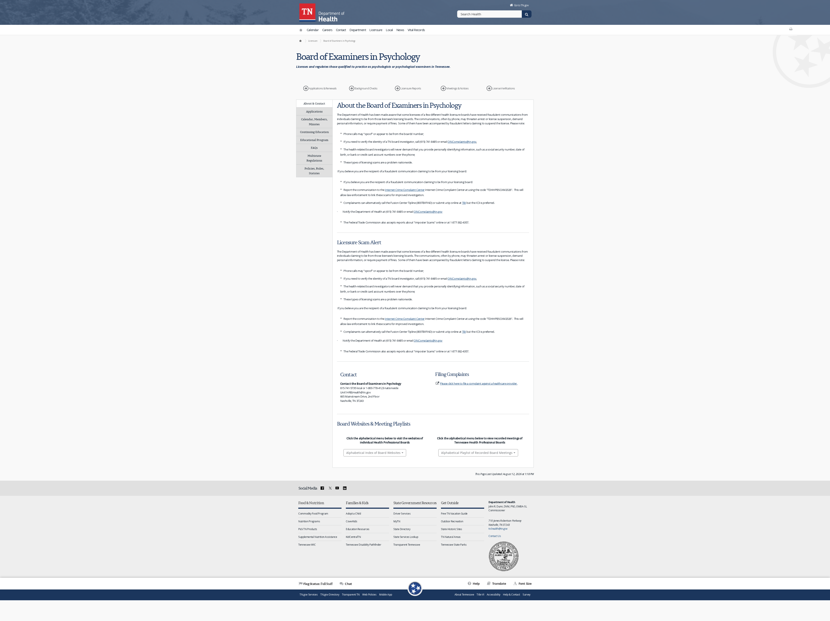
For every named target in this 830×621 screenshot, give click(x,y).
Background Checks (366, 88)
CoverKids (351, 521)
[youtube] (337, 488)
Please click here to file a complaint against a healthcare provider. (478, 383)
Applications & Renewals (322, 88)
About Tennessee (464, 594)
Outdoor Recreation (452, 521)
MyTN (396, 521)
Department (358, 30)
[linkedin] (344, 488)
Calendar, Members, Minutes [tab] (314, 121)
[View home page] (308, 12)
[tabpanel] (433, 284)
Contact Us (494, 536)
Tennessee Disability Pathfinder (363, 544)
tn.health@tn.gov (498, 528)
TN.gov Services (309, 594)
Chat (348, 583)
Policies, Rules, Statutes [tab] (314, 171)
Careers (327, 30)
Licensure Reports (411, 88)
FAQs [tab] (314, 148)
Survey (526, 594)
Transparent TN (351, 594)
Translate (499, 583)
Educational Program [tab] (314, 140)
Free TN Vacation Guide (454, 513)
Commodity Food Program (313, 513)
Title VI (480, 594)
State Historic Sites (451, 529)
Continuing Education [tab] (314, 132)
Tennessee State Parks (453, 544)
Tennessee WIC (307, 544)
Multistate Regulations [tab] (314, 158)
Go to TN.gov (521, 5)
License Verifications (503, 88)
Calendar (313, 30)
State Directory (401, 529)
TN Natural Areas (451, 537)
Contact (341, 30)
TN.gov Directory (329, 594)
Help (476, 583)
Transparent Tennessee (406, 544)
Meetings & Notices (457, 88)
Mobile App (385, 594)
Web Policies (369, 594)
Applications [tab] (314, 111)
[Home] (300, 40)
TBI (464, 203)
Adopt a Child (353, 513)
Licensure (375, 30)
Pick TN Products (307, 529)
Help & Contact (511, 594)
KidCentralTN (353, 537)
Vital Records (416, 30)
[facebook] (322, 488)
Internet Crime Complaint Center (404, 190)
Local (389, 30)
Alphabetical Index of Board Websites (373, 453)
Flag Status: (317, 583)
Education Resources (357, 529)
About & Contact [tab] (314, 103)
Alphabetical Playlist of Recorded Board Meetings (476, 453)
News (400, 30)
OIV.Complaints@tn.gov (462, 142)
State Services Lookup (405, 537)
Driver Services (401, 513)
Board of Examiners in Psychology (339, 40)
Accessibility (493, 594)
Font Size (525, 583)
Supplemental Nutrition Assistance (317, 537)
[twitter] (329, 488)
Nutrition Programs (309, 521)
